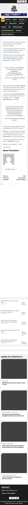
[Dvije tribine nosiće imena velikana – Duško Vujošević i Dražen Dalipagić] (24, 324)
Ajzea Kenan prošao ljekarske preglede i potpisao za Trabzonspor (13, 415)
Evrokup (3, 27)
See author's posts (10, 169)
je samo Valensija (12, 48)
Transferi (12, 412)
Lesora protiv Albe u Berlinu (10, 57)
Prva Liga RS (13, 23)
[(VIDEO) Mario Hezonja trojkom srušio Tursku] (24, 305)
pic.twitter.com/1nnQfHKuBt (14, 115)
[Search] (26, 19)
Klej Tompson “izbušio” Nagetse (21, 177)
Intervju (18, 30)
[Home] (3, 20)
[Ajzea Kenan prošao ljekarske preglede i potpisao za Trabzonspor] (24, 315)
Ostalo (3, 380)
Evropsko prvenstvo (7, 34)
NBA (9, 27)
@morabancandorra (16, 112)
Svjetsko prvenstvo (7, 30)
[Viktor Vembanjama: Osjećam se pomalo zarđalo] (24, 334)
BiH (6, 23)
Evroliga (21, 23)
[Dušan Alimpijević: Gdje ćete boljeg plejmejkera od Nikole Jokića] (24, 344)
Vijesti (15, 19)
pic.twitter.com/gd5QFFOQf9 (14, 75)
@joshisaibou (20, 67)
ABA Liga (21, 19)
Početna (7, 19)
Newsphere (12, 503)
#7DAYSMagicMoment (14, 73)
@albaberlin (14, 71)
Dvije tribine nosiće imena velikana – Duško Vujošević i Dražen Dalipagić (13, 446)
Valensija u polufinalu (6, 177)
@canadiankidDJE (11, 108)
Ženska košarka (17, 27)
